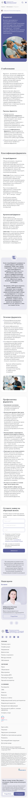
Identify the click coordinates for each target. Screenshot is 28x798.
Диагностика (5, 652)
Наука (3, 667)
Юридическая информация (9, 706)
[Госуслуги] (4, 719)
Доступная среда (6, 743)
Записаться (14, 550)
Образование (5, 669)
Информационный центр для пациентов (13, 700)
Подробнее (14, 616)
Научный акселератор (7, 680)
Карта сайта (4, 727)
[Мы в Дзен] (14, 637)
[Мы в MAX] (2, 637)
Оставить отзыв (5, 713)
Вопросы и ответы (6, 697)
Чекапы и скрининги (7, 655)
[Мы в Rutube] (10, 637)
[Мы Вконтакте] (6, 637)
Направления (5, 649)
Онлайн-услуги (5, 647)
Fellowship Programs (7, 677)
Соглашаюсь (19, 794)
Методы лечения (6, 657)
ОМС (2, 689)
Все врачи (4, 584)
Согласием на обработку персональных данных (14, 540)
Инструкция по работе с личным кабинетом (11, 709)
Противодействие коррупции (10, 740)
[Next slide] (16, 623)
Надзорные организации (8, 732)
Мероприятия (5, 672)
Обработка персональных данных (11, 735)
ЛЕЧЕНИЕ (4, 641)
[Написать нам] (18, 637)
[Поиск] (22, 2)
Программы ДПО (6, 675)
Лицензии (4, 729)
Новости (3, 692)
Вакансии (4, 695)
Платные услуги (5, 644)
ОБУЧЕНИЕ (4, 664)
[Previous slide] (11, 623)
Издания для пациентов (8, 703)
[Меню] (26, 2)
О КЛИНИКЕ (5, 684)
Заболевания (5, 660)
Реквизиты (4, 738)
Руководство (5, 687)
